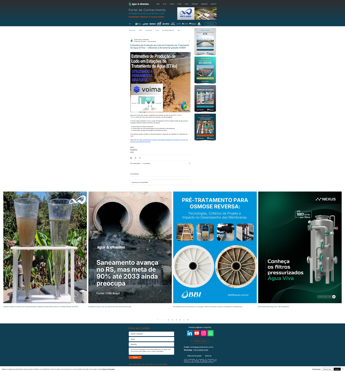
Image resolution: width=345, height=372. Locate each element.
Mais (179, 30)
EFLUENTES (149, 30)
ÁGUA (140, 30)
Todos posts (132, 30)
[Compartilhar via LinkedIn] (131, 158)
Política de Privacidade (194, 356)
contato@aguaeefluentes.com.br (201, 347)
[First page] (157, 319)
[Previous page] (161, 319)
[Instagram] (204, 333)
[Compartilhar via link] (135, 158)
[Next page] (183, 319)
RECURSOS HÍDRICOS (168, 30)
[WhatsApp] (211, 333)
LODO (157, 30)
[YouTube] (197, 333)
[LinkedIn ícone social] (190, 333)
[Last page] (187, 319)
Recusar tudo (327, 369)
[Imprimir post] (140, 158)
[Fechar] (343, 369)
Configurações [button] (316, 369)
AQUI (165, 364)
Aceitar (337, 369)
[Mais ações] (189, 40)
